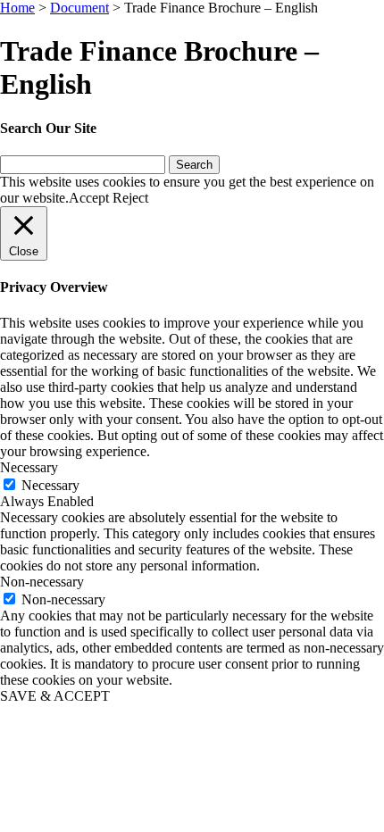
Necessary (50, 485)
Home (17, 7)
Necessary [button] (29, 467)
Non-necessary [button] (42, 581)
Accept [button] (89, 197)
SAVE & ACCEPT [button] (55, 695)
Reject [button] (130, 197)
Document (79, 7)
